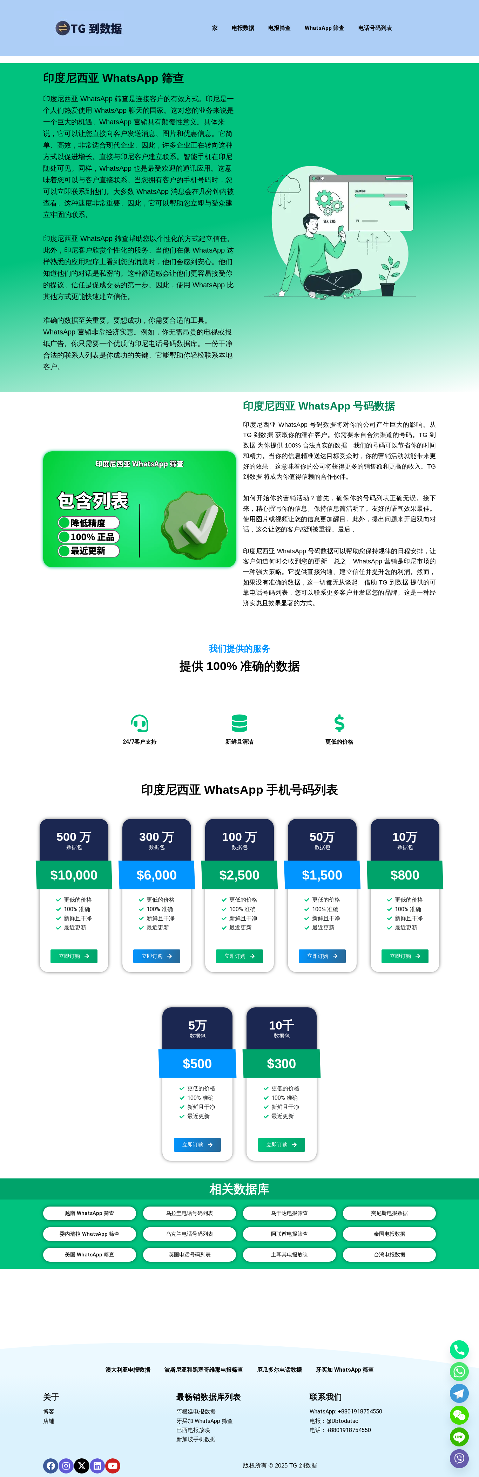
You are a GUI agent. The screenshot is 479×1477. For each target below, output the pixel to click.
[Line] (459, 1436)
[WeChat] (459, 1415)
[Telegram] (459, 1393)
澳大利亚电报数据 (128, 1369)
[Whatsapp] (459, 1371)
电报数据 (243, 28)
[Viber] (459, 1458)
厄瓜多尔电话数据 (279, 1369)
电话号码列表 (375, 28)
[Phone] (459, 1349)
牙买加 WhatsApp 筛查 (345, 1369)
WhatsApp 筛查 (324, 28)
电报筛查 (279, 28)
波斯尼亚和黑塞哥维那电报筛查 (203, 1369)
